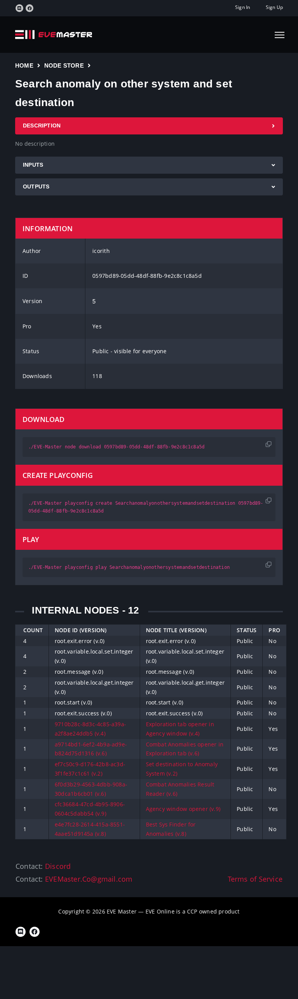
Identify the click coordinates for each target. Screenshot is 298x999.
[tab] (149, 125)
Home (24, 65)
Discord (58, 866)
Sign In (242, 7)
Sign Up (274, 7)
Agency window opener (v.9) (183, 808)
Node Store (64, 65)
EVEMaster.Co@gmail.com (89, 879)
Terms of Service (255, 879)
